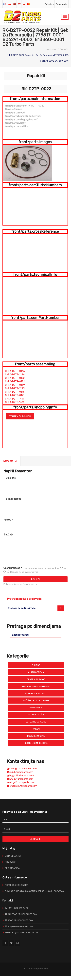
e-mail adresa (13, 499)
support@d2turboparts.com (21, 932)
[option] (35, 163)
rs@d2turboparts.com (21, 772)
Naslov (8, 520)
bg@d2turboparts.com (21, 775)
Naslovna (51, 49)
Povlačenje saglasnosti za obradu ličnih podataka (35, 891)
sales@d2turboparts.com (23, 768)
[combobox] (35, 635)
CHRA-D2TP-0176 (15, 391)
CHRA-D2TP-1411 (14, 398)
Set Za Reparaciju (36, 722)
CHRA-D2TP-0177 (14, 395)
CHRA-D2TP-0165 (15, 371)
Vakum (36, 729)
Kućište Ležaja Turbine (36, 700)
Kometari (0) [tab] (10, 461)
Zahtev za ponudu (20, 416)
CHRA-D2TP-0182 (15, 381)
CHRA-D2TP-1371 (14, 402)
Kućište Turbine (36, 736)
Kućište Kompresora (36, 743)
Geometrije (36, 707)
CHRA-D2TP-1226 (15, 374)
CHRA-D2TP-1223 (15, 388)
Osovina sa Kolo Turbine (36, 686)
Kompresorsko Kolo (36, 693)
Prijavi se (49, 4)
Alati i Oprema (36, 672)
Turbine (36, 665)
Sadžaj (8, 534)
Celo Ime (11, 478)
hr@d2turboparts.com (21, 779)
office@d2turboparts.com (23, 786)
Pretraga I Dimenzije (16, 885)
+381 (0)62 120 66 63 (18, 908)
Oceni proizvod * (12, 568)
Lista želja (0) (13, 856)
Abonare (35, 839)
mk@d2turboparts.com (22, 782)
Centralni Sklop (36, 679)
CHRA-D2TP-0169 (15, 385)
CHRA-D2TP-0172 (15, 378)
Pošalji (35, 579)
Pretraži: (64, 49)
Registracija (62, 4)
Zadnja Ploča (36, 714)
